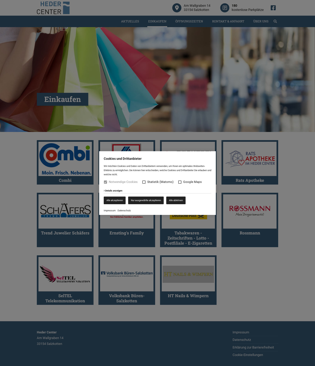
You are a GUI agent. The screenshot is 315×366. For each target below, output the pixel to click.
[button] (144, 182)
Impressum (110, 210)
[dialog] (157, 183)
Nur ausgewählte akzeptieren (146, 200)
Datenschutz (124, 210)
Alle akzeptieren (114, 200)
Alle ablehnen (176, 200)
